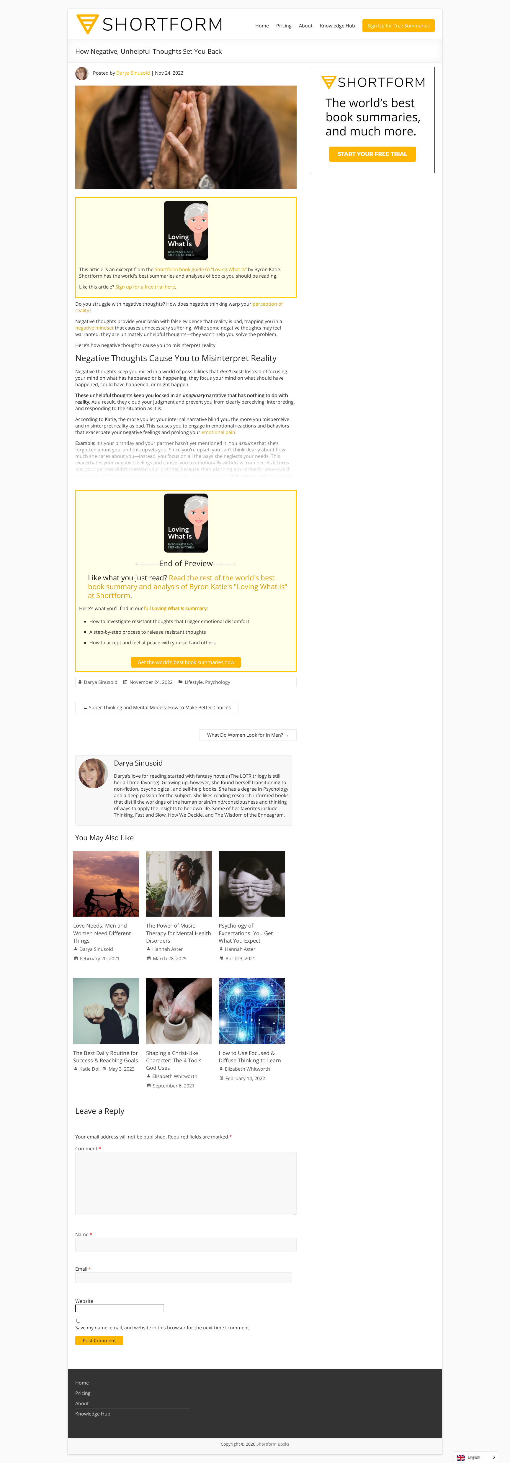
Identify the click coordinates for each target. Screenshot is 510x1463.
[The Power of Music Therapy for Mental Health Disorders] (179, 854)
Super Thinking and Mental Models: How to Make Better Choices (157, 707)
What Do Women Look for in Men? (248, 735)
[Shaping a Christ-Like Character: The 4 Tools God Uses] (179, 981)
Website (84, 1301)
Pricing (284, 25)
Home (262, 25)
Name (83, 1234)
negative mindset (94, 328)
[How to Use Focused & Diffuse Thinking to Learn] (252, 981)
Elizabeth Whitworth (174, 1076)
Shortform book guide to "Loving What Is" (201, 269)
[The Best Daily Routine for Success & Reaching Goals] (106, 981)
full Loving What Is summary (175, 608)
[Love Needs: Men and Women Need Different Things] (106, 854)
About (306, 25)
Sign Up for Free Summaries (398, 25)
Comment (88, 1148)
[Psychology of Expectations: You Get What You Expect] (252, 854)
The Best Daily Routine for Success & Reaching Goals (105, 1056)
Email (83, 1269)
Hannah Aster (167, 949)
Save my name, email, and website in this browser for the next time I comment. (162, 1327)
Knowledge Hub (337, 25)
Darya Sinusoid (133, 73)
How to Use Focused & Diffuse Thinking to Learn (250, 1056)
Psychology (217, 682)
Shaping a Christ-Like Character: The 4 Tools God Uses (174, 1060)
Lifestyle (194, 682)
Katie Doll (90, 1069)
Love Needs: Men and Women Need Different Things (102, 933)
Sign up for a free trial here (145, 287)
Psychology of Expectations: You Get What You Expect (246, 933)
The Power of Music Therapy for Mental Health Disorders (178, 933)
